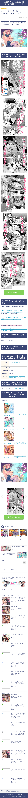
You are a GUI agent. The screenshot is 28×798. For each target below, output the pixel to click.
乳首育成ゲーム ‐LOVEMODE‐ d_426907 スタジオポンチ (18, 627)
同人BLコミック (4, 8)
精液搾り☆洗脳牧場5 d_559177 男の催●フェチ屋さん (18, 780)
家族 (13, 24)
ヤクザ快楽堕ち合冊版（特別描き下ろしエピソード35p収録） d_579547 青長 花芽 (18, 733)
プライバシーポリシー (11, 794)
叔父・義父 (23, 22)
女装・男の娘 (8, 24)
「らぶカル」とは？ (8, 589)
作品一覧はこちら (19, 388)
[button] (2, 496)
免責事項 (18, 794)
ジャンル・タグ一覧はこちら (10, 569)
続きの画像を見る (14, 292)
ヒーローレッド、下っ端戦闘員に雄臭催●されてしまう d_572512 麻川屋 (18, 715)
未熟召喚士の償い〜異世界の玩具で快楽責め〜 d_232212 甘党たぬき (18, 664)
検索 (3, 560)
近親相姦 (17, 24)
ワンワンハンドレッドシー (15, 22)
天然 (3, 24)
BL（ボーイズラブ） (5, 22)
